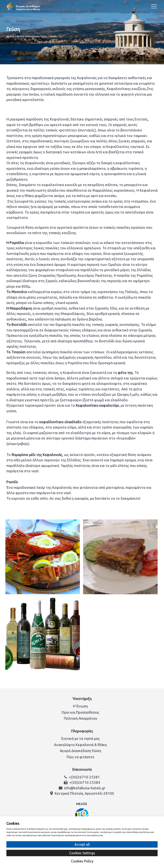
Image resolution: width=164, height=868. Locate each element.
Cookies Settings (82, 853)
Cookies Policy (82, 861)
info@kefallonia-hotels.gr (84, 788)
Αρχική (10, 36)
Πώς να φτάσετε (80, 757)
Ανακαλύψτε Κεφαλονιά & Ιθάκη (80, 745)
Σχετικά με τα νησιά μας (80, 738)
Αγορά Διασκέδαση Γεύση (32, 36)
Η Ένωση (80, 706)
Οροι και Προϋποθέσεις (80, 712)
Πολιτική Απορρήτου (80, 718)
